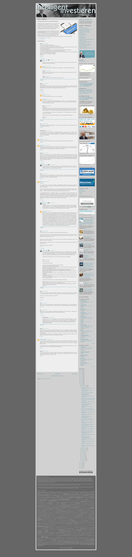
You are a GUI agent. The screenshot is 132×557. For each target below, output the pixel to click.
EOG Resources (57, 508)
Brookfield (86, 499)
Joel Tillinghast (43, 517)
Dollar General (81, 506)
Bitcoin (60, 498)
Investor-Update (87, 97)
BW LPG (58, 500)
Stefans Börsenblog (83, 324)
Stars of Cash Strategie (71, 535)
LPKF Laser (57, 521)
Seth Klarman (52, 533)
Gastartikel (85, 510)
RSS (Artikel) (81, 189)
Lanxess (41, 520)
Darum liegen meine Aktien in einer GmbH (85, 47)
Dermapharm (50, 505)
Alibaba (61, 492)
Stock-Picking (44, 537)
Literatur (44, 521)
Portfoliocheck (62, 529)
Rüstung (38, 532)
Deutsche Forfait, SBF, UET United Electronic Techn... (86, 391)
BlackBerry (63, 498)
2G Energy (39, 491)
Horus (70, 514)
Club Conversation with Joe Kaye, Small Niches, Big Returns (86, 360)
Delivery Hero (46, 505)
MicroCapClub (82, 358)
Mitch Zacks (85, 523)
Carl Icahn (42, 501)
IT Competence (89, 515)
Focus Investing (80, 509)
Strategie (90, 84)
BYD (60, 500)
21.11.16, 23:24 (45, 328)
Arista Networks (74, 495)
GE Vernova (47, 511)
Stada (50, 535)
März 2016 (83, 457)
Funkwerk (80, 510)
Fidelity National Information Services (47, 509)
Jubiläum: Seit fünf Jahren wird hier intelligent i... (86, 407)
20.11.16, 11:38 (44, 309)
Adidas (78, 491)
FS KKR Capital (70, 510)
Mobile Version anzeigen (57, 375)
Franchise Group (92, 509)
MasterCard (61, 522)
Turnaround (81, 85)
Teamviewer (43, 538)
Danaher (64, 504)
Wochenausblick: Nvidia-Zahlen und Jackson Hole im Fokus (85, 314)
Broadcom (83, 499)
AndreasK (41, 181)
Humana (88, 514)
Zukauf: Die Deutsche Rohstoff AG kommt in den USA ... (88, 400)
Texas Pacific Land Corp (83, 538)
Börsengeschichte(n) (82, 36)
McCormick (79, 522)
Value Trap (93, 540)
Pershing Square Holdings (77, 528)
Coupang (93, 503)
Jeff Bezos (62, 516)
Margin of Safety (83, 521)
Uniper (68, 540)
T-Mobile (87, 537)
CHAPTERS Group (73, 501)
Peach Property (39, 528)
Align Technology (64, 492)
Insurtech (62, 515)
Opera (62, 527)
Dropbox (50, 507)
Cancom (78, 500)
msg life (60, 525)
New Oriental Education (76, 526)
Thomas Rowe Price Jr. (43, 539)
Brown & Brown (90, 499)
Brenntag (80, 499)
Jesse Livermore (87, 516)
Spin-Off (82, 534)
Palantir (75, 527)
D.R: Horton (54, 504)
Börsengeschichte (40, 499)
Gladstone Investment (43, 512)
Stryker (63, 537)
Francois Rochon (40, 510)
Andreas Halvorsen (83, 494)
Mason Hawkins (56, 522)
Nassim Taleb (87, 525)
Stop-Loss (53, 537)
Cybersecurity (51, 504)
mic (60, 523)
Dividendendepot (76, 506)
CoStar (84, 503)
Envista (54, 508)
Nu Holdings (41, 527)
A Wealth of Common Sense (84, 351)
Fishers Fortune (74, 509)
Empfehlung (92, 507)
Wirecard (54, 544)
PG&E (89, 528)
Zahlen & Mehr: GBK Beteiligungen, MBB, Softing (87, 435)
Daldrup (61, 504)
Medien (38, 523)
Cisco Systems (76, 502)
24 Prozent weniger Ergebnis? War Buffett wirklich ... (86, 433)
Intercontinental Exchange (68, 515)
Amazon (38, 494)
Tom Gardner (58, 539)
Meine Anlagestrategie (82, 34)
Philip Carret (39, 529)
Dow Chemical (91, 506)
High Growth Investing (84, 339)
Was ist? (89, 85)
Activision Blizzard (63, 491)
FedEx (41, 509)
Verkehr (52, 541)
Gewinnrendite (76, 511)
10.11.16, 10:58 (45, 43)
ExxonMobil (87, 508)
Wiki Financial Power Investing (62, 543)
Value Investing (85, 85)
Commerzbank (45, 503)
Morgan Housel (48, 525)
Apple (55, 495)
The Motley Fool (83, 346)
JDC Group (54, 516)
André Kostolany (77, 494)
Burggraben (88, 83)
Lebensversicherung (54, 520)
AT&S (82, 495)
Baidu (41, 496)
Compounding (63, 503)
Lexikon (90, 520)
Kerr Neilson (75, 518)
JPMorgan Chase (77, 517)
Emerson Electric (87, 507)
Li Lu (92, 520)
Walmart (47, 542)
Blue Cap (80, 498)
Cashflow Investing (51, 501)
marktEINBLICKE (83, 304)
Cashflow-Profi (82, 312)
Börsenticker (59, 499)
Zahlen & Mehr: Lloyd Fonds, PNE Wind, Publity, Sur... (87, 412)
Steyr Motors (39, 537)
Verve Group (72, 541)
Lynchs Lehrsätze (86, 92)
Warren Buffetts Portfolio (75, 542)
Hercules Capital (92, 513)
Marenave (78, 521)
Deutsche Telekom (46, 506)
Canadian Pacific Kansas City (73, 500)
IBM (40, 515)
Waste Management (92, 542)
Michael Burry (64, 523)
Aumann (84, 495)
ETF (71, 508)
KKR (55, 519)
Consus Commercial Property (69, 503)
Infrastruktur (53, 515)
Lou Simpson (52, 521)
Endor (45, 508)
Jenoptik (70, 516)
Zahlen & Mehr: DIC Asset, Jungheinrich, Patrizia (87, 429)
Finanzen (58, 509)
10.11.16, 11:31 (47, 94)
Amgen (59, 494)
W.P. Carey (44, 542)
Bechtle (43, 497)
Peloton (48, 528)
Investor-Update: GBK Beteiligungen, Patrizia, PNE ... (87, 422)
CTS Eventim (47, 504)
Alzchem (89, 492)
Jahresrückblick (44, 516)
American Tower (49, 494)
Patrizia (83, 527)
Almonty (77, 492)
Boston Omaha (72, 499)
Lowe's (55, 521)
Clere (87, 502)
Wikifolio (47, 544)
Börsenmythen (50, 499)
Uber (51, 540)
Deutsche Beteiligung (66, 505)
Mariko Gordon (88, 521)
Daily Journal (58, 504)
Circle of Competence (70, 502)
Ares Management (69, 495)
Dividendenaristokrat (70, 506)
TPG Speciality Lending (72, 539)
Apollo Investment (51, 495)
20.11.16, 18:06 (51, 317)
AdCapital (75, 491)
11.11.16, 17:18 (46, 139)
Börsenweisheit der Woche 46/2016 (87, 418)
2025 (82, 371)
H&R (51, 513)
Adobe (80, 491)
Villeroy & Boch (81, 541)
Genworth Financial (64, 511)
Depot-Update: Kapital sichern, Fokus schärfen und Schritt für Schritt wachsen (86, 318)
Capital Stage (93, 500)
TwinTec (43, 540)
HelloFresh (67, 513)
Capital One (83, 500)
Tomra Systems (66, 539)
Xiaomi (79, 544)
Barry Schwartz (61, 496)
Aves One (89, 495)
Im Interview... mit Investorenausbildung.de (88, 398)
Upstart (84, 540)
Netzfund (64, 526)
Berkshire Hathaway (75, 497)
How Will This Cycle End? (84, 352)
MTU (61, 525)
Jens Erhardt (73, 516)
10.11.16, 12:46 (48, 76)
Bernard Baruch (81, 497)
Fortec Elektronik (85, 509)
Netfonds (61, 526)
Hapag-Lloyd (59, 513)
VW (41, 542)
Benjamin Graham (59, 497)
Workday (68, 544)
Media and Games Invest (91, 522)
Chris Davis (50, 502)
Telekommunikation (52, 538)
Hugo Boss (85, 514)
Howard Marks (81, 514)
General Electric (57, 511)
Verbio (45, 541)
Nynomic (47, 527)
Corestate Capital (77, 503)
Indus (47, 515)
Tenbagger (62, 538)
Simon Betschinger (83, 300)
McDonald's (82, 522)
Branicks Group (76, 499)
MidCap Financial (80, 523)
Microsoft (76, 523)
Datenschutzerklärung (82, 46)
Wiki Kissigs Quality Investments (85, 543)
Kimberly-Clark (79, 518)
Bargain (58, 496)
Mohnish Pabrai (89, 523)
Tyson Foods (48, 540)
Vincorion (85, 541)
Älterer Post (74, 373)
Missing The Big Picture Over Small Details (85, 322)
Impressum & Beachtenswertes (84, 45)
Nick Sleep (86, 526)
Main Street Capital (74, 521)
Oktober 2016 (83, 448)
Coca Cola (90, 502)
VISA (92, 541)
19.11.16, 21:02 (45, 291)
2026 (82, 370)
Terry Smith (69, 538)
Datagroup (76, 504)
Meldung (45, 523)
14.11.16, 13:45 (45, 153)
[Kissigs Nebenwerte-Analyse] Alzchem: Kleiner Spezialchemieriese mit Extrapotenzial (88, 256)
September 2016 (84, 449)
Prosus (94, 529)
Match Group (68, 522)
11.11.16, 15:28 (48, 130)
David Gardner (84, 504)
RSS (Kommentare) (82, 191)
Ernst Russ (63, 508)
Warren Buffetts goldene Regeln (84, 30)
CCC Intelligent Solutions (64, 501)
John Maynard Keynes (60, 517)
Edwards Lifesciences (68, 507)
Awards (92, 495)
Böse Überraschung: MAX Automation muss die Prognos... (87, 425)
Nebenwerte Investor (48, 526)
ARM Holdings (79, 495)
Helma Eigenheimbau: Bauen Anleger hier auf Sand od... (87, 402)
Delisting (42, 505)
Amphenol (61, 494)
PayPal (93, 527)
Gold (59, 512)
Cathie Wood (58, 501)
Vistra (94, 541)
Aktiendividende (49, 492)
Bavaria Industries (82, 496)
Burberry (47, 500)
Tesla (71, 538)
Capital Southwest (88, 500)
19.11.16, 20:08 (45, 231)
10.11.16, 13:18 (49, 99)
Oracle (64, 527)
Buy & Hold (92, 83)
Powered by (84, 206)
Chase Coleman (89, 501)
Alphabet (81, 492)
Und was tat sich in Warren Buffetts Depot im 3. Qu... (87, 414)
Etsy (72, 508)
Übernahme (54, 540)
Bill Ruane (47, 498)
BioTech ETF (57, 498)
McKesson (86, 522)
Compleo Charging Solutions (56, 503)
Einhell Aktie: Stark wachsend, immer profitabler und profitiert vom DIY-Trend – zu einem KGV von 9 (86, 331)
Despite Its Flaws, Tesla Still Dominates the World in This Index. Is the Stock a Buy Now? (86, 348)
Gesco (73, 511)
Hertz (40, 514)
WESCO (48, 543)
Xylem (81, 544)
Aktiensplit (58, 492)
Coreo (74, 503)
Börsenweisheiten (82, 38)
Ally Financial (73, 492)
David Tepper (89, 504)
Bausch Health (77, 496)
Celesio (69, 501)
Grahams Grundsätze (85, 91)
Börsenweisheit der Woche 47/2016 (87, 408)
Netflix (59, 526)
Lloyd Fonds (47, 521)
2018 (82, 381)
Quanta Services (68, 530)
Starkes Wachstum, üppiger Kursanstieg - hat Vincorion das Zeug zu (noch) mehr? (89, 289)
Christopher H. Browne (59, 502)
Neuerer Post (40, 373)
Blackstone (70, 498)
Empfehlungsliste (39, 508)
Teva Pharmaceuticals (76, 538)
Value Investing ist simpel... (83, 28)
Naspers (84, 525)
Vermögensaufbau (61, 541)
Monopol (38, 525)
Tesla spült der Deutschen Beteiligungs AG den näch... (87, 427)
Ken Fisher (61, 518)
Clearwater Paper (84, 502)
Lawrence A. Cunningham (47, 520)
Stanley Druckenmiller (60, 535)
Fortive (89, 509)
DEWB (52, 506)
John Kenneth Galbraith (53, 517)
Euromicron (77, 508)
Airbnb (91, 491)
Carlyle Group (46, 501)
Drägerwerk (40, 507)
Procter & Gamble (84, 529)
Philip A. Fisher (92, 528)
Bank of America (46, 496)
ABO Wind (59, 491)
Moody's (44, 525)
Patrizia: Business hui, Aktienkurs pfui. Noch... (87, 444)
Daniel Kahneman (68, 504)
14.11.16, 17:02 (52, 164)
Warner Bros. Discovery (61, 542)
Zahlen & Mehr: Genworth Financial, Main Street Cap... (87, 439)
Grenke (38, 513)
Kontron (61, 519)
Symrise (82, 537)
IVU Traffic (93, 515)
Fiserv (70, 509)
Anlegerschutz (92, 494)
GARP (83, 510)
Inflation (49, 515)
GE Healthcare (43, 511)
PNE (53, 529)
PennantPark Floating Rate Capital (54, 528)
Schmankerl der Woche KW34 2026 (86, 309)
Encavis (43, 508)
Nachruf (81, 525)
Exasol (82, 508)
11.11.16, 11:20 (45, 123)
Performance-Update (85, 99)
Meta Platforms (53, 523)
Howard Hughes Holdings (74, 514)
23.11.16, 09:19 (49, 339)
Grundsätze (41, 513)
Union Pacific (65, 540)
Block (73, 498)
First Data (67, 509)
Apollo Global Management (44, 495)
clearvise (80, 502)
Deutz (50, 506)
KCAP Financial (56, 518)
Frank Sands (45, 510)
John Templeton (66, 517)
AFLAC (89, 491)
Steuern (89, 535)
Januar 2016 (83, 460)
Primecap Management (72, 529)
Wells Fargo (45, 543)
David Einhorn (80, 504)
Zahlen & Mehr (84, 544)
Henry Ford (81, 513)
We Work (41, 543)
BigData (89, 497)
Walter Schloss (55, 542)
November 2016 (84, 386)
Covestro (38, 504)
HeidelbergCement (63, 513)
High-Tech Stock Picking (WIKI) (45, 514)
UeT (57, 540)
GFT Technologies (80, 511)
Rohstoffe (69, 531)
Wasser (83, 542)
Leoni (80, 520)
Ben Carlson (54, 497)
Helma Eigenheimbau (72, 513)
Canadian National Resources (65, 500)
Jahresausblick (39, 516)
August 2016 (83, 450)
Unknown (41, 139)
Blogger (71, 547)
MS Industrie (57, 525)
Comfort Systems (40, 503)
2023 (82, 374)
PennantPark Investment (63, 528)
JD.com (51, 516)
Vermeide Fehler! (82, 33)
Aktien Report (43, 492)
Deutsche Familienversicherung (74, 505)
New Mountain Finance (69, 526)
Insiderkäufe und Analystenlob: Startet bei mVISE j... (87, 441)
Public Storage (43, 530)
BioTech (54, 498)
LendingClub (73, 520)
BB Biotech (89, 496)
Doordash (87, 506)
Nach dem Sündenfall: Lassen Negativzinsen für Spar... (85, 437)
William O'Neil (51, 544)
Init (55, 515)
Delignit (40, 505)
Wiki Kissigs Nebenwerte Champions (73, 543)
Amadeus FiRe (93, 492)
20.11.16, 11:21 (44, 303)
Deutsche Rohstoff (40, 506)
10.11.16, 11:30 (47, 66)
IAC (92, 514)
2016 (82, 384)
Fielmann (54, 509)
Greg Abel (88, 512)
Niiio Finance (90, 526)
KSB (81, 519)
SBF (51, 532)
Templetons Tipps (86, 93)
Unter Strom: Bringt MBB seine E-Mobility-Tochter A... (86, 404)
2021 (82, 377)
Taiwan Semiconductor (92, 537)
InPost (57, 515)
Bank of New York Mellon (52, 496)
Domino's (84, 506)
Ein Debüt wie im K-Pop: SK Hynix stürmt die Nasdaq (85, 336)
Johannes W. (42, 145)
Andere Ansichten (71, 494)
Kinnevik (83, 518)
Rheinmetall (40, 531)
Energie (47, 508)
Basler (74, 496)
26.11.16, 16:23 (45, 351)
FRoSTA (66, 510)
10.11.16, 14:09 (48, 105)
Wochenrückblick (61, 544)
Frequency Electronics (56, 510)
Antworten (41, 56)
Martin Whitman (51, 522)
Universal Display (80, 540)
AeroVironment (85, 491)
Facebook (80, 193)
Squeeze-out (44, 535)
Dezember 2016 (84, 385)
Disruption (60, 506)
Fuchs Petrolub (75, 510)
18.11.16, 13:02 (44, 173)
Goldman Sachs (63, 512)
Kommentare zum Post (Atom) (46, 378)
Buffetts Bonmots (88, 90)
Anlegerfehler (84, 83)
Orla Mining (67, 527)
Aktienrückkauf (54, 492)
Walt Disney (51, 542)
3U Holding (44, 491)
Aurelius (87, 495)
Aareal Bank (53, 491)
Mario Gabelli (93, 521)
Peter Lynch (83, 528)
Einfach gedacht (81, 97)
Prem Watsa (67, 529)
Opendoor (59, 527)
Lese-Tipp (83, 520)
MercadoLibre (49, 523)
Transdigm (85, 539)
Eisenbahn (78, 507)
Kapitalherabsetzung (46, 518)
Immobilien (44, 515)
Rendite (79, 530)
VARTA (38, 541)
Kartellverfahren (52, 518)
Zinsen (38, 545)
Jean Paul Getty (58, 516)
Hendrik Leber (77, 513)
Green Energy (85, 512)
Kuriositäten (84, 519)
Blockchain (75, 498)
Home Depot (52, 514)
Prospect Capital (89, 529)
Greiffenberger (92, 512)
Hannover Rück (54, 513)
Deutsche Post (92, 505)
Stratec (56, 537)
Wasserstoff (86, 542)
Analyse (80, 83)
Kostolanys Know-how (66, 519)
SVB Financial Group (77, 537)
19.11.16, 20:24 (52, 250)
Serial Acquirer (39, 533)
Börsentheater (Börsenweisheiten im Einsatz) (86, 39)
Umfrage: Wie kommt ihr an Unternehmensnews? (85, 394)
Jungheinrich (91, 517)
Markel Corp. (43, 522)
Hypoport (90, 514)
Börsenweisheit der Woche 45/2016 (87, 430)
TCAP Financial (39, 538)
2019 (82, 379)
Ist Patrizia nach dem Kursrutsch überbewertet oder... (86, 417)
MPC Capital (53, 525)
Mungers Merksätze (69, 525)
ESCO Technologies (68, 508)
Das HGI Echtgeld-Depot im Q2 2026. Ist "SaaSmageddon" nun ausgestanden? (86, 340)
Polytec (55, 529)
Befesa (46, 497)
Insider (60, 515)
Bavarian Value (82, 309)
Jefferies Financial (66, 516)
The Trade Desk (89, 538)
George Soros (69, 511)
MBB (76, 522)
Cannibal (80, 500)
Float (77, 509)
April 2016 (83, 456)
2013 (82, 465)
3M (41, 491)
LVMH (64, 521)
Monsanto (41, 525)
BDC (92, 496)
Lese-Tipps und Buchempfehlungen (85, 41)
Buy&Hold (55, 500)
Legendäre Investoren (82, 40)
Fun (77, 510)
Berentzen (69, 497)
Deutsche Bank (60, 505)
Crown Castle (42, 504)
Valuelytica (82, 320)
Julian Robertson (85, 517)
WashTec (80, 542)
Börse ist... (88, 498)
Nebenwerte (81, 84)
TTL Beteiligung (92, 539)
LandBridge (90, 519)
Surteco (73, 537)
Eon (60, 508)
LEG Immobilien (59, 520)
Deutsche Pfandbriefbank (86, 505)
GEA (49, 511)
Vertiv (69, 541)
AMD (40, 494)
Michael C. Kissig (45, 59)
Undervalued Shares (83, 362)
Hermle (38, 514)
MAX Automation (72, 522)
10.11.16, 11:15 (45, 83)
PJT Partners (50, 529)
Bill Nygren (44, 498)
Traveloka (88, 539)
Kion (90, 518)
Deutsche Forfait (80, 505)
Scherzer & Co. (57, 532)
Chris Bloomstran (46, 502)
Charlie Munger (84, 501)
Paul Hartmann (90, 527)
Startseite (57, 373)
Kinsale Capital (87, 518)
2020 (82, 378)
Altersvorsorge (85, 492)
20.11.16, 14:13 (52, 202)
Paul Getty (86, 527)
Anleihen (38, 495)
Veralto (43, 541)
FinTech (61, 509)
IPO (85, 515)
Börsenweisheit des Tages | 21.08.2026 (88, 250)
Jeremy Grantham (77, 516)
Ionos (84, 515)
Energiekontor (51, 508)
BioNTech (51, 498)
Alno (79, 492)
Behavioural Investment (84, 355)
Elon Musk (83, 507)
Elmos (81, 507)
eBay (59, 507)
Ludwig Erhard (61, 521)
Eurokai (75, 508)
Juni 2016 (83, 453)
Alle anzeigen (93, 366)
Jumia (88, 517)
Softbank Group (68, 534)
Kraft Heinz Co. (72, 519)
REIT (77, 530)
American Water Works (55, 494)
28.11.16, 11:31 (48, 211)
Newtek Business (82, 526)
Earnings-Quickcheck (54, 507)
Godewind (57, 512)
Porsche (58, 529)
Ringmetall (46, 531)
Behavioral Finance (50, 497)
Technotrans (47, 538)
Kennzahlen (70, 518)
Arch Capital (61, 495)
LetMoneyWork (82, 316)
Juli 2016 (83, 452)
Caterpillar (55, 501)
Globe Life (54, 512)
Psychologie (39, 530)
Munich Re (73, 525)
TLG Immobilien (53, 539)
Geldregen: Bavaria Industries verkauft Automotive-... (87, 396)
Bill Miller (40, 498)
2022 (82, 375)
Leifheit (70, 520)
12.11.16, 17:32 (47, 145)
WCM (38, 543)
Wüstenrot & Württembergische (74, 544)
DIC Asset (57, 506)
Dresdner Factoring (46, 507)
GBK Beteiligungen (90, 510)
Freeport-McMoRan (49, 510)
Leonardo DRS (77, 520)
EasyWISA (44, 99)
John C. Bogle (47, 517)
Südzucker (65, 537)
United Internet (71, 540)
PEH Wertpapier (44, 528)
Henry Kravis (85, 513)
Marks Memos (47, 522)
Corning (81, 503)
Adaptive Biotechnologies (70, 491)
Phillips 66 (46, 529)
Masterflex (64, 522)
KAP (94, 517)
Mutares (76, 525)
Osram (70, 527)
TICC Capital (49, 539)
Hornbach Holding (66, 514)
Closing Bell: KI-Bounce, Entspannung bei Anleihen (86, 306)
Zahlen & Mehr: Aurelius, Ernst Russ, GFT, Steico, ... (88, 420)
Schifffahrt (62, 532)
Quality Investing (86, 84)
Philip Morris (43, 529)
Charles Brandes (78, 501)
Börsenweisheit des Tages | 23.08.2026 (88, 283)
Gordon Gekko (74, 512)
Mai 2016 (83, 455)
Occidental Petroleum (52, 527)
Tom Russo (62, 539)
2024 (82, 372)
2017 (82, 382)
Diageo (54, 506)
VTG (40, 542)
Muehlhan (64, 525)
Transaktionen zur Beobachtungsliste (85, 44)
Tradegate (77, 539)
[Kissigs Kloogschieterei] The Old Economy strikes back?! (89, 237)
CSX (44, 504)
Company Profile (50, 503)
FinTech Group (64, 509)
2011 (82, 468)
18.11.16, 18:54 (46, 181)
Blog (40, 38)
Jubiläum (81, 517)
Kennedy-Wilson (66, 518)
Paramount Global (79, 527)
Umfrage (43, 38)
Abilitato (81, 329)
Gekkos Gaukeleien (52, 511)
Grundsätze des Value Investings (84, 31)
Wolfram (65, 544)
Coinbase (93, 502)
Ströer (61, 537)
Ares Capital (65, 495)
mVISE (79, 525)
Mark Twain (39, 522)
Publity (47, 530)
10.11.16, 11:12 (52, 59)
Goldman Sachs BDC (68, 512)
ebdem (43, 66)
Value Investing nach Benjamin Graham (85, 29)
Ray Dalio (74, 530)
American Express (44, 494)
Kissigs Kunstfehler (87, 98)
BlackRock (66, 498)
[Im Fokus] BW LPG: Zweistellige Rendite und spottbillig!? (89, 244)
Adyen (82, 491)
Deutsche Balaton (55, 505)
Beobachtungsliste (64, 497)
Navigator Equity (92, 525)
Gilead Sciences (85, 511)
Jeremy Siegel (83, 516)
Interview (73, 515)
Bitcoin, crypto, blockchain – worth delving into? (85, 364)
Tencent (65, 538)
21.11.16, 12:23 (47, 259)
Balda (43, 496)
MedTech (41, 523)
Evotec (80, 508)
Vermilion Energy (55, 541)
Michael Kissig (68, 523)
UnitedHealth (76, 540)
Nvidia (44, 527)
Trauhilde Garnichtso (43, 339)
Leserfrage (86, 520)
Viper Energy (89, 541)
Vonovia (38, 542)
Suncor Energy (69, 537)
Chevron (93, 501)
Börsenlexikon (81, 35)
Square (40, 535)
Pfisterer (86, 528)
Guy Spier (49, 513)
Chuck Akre (65, 502)
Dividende (65, 506)
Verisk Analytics (48, 541)
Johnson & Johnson (72, 517)
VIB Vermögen (77, 541)
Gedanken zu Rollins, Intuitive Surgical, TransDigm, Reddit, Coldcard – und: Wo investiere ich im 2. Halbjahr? (86, 326)
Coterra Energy (90, 503)
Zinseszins (41, 545)
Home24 (55, 514)
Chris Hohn (54, 502)
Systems (84, 537)
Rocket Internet (60, 531)
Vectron (40, 541)
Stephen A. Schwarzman (84, 535)
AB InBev (56, 491)
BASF (72, 496)
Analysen (66, 494)
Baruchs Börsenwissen (83, 89)
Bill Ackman (91, 497)
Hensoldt (88, 513)
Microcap (73, 523)
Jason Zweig (48, 516)
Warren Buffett (68, 542)
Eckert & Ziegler (62, 507)
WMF (57, 544)
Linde (42, 521)
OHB (56, 527)
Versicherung (66, 541)
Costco (86, 503)
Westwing (55, 543)
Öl (57, 527)
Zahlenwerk (89, 544)
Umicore (62, 540)
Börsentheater (89, 89)
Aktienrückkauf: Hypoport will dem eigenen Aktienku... (88, 446)
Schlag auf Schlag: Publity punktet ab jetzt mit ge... (87, 410)
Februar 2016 (83, 459)
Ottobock (72, 527)
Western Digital (51, 543)
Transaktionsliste (81, 539)
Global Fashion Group (49, 512)
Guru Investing (45, 513)
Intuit (76, 515)
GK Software (89, 511)
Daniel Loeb (73, 504)
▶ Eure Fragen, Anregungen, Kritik (85, 19)
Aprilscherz (58, 495)
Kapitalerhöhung (39, 518)
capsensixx (39, 501)
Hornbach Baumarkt (60, 514)
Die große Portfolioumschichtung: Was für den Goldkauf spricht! (86, 302)
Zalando (93, 544)
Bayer (86, 496)
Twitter (80, 192)
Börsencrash (93, 498)
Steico (76, 535)
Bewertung (85, 497)
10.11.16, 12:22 (48, 70)
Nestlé (57, 526)
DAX (91, 504)
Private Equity (79, 529)
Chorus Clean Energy (40, 502)
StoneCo (50, 537)
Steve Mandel (93, 535)
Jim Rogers (91, 516)
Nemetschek (54, 526)
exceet (84, 508)
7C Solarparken (48, 491)
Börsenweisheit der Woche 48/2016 (87, 392)
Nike (92, 526)
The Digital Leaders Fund (84, 335)
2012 (82, 466)
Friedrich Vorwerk (62, 510)
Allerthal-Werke (69, 492)
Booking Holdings (84, 498)
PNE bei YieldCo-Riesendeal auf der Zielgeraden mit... (87, 388)
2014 (82, 463)
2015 (82, 462)
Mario (41, 123)
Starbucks (65, 535)
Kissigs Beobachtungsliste (88, 230)
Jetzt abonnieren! (87, 203)
